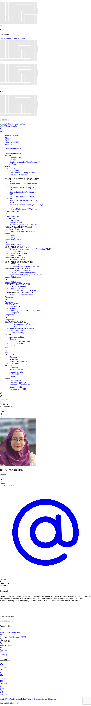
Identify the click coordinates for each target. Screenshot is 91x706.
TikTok (2, 689)
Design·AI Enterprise (13, 282)
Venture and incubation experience (22, 295)
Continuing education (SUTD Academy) (24, 162)
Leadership (13, 368)
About (7, 353)
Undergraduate (15, 158)
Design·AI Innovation (13, 245)
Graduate (12, 160)
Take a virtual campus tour (10, 632)
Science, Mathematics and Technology (23, 209)
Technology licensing (17, 288)
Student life (13, 326)
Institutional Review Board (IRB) (21, 231)
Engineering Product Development (22, 192)
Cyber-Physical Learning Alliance (22, 173)
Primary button (6, 39)
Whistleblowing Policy (17, 699)
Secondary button (18, 39)
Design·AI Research (12, 216)
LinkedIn (3, 684)
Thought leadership (16, 380)
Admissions (9, 302)
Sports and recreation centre (19, 341)
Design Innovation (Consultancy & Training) (26, 266)
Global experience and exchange (21, 328)
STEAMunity (14, 264)
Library (12, 168)
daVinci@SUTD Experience (20, 270)
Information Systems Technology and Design (26, 205)
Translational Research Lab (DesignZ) (23, 290)
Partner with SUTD (12, 142)
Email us (3, 650)
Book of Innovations (17, 260)
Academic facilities (16, 337)
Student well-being (16, 333)
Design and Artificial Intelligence (21, 188)
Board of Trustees (16, 370)
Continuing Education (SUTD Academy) (24, 310)
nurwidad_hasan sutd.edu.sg (6, 532)
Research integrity (16, 229)
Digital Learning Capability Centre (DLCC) (25, 275)
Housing (12, 339)
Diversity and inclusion (18, 361)
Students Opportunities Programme (22, 324)
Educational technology (18, 253)
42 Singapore (14, 164)
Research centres (15, 223)
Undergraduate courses (18, 175)
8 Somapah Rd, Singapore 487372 (13, 637)
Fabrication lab (15, 255)
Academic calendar (12, 136)
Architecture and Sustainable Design (23, 183)
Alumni (7, 138)
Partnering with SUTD (18, 389)
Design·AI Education (13, 153)
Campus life (9, 320)
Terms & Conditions (34, 699)
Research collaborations (18, 286)
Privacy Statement (49, 699)
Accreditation (14, 171)
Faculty (7, 140)
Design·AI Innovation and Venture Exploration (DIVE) (30, 249)
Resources (8, 144)
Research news (15, 221)
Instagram (3, 695)
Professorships (14, 374)
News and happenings (17, 383)
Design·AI (13, 357)
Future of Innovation (17, 251)
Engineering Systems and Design (21, 196)
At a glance (13, 359)
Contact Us (4, 699)
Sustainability (14, 363)
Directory (3, 655)
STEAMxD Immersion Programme (22, 273)
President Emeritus (16, 372)
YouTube (3, 678)
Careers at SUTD (16, 387)
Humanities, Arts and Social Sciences (23, 201)
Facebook (3, 667)
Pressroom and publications (19, 385)
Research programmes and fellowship (23, 225)
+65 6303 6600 (5, 646)
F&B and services (16, 343)
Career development (17, 330)
